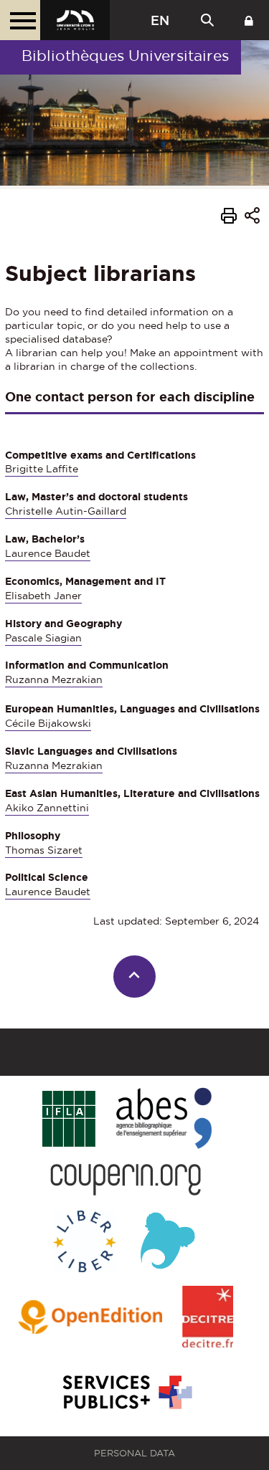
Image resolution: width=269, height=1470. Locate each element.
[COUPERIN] (126, 1181)
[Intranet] (249, 20)
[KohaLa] (167, 1242)
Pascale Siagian (43, 638)
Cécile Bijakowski (48, 723)
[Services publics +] (126, 1393)
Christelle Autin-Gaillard (65, 511)
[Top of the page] (134, 976)
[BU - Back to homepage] (75, 20)
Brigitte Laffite (41, 468)
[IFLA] (68, 1119)
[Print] (228, 218)
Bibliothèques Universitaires (125, 55)
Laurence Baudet (47, 553)
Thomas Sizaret (43, 850)
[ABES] (164, 1119)
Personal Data (134, 1453)
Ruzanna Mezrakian (54, 679)
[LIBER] (84, 1242)
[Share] (252, 217)
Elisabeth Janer (43, 595)
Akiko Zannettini (47, 807)
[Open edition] (90, 1318)
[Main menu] (20, 20)
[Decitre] (207, 1318)
